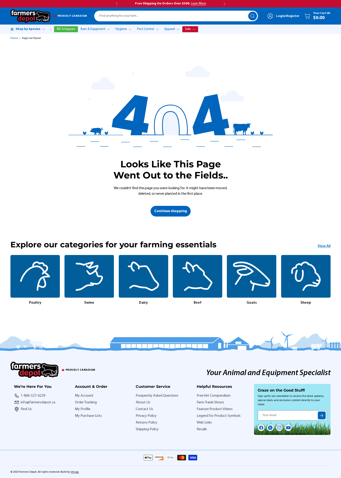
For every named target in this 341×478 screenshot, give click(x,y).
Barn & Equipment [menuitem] (93, 29)
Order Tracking (86, 402)
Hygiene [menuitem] (121, 29)
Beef (198, 303)
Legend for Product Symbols (219, 416)
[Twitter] (270, 427)
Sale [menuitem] (188, 29)
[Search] (252, 16)
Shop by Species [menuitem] (28, 29)
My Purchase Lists (88, 416)
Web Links (204, 422)
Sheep (305, 303)
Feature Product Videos (215, 409)
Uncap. (75, 472)
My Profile (82, 409)
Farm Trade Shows (210, 402)
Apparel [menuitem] (169, 29)
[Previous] (10, 280)
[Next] (330, 280)
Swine (89, 303)
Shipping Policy (147, 429)
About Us (143, 402)
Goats (252, 303)
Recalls (202, 429)
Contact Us (144, 409)
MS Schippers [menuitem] (66, 29)
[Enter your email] (322, 415)
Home (14, 38)
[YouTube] (288, 427)
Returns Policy (146, 422)
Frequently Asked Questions (157, 396)
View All (324, 246)
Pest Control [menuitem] (145, 29)
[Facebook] (261, 427)
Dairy (143, 303)
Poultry (35, 303)
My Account (84, 396)
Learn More (198, 3)
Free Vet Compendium (214, 396)
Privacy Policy (146, 416)
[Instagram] (279, 427)
